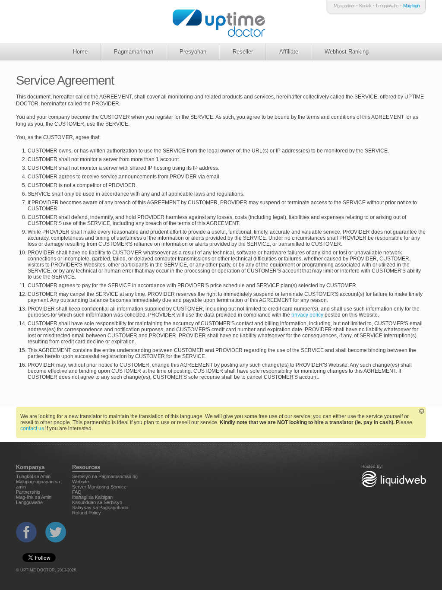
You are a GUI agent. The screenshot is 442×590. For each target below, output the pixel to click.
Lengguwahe (387, 5)
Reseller (243, 51)
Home (80, 51)
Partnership (28, 492)
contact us (32, 428)
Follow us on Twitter (55, 532)
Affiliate (288, 51)
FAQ (77, 492)
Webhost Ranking (347, 51)
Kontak (365, 5)
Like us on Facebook (26, 532)
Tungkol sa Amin (33, 476)
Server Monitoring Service (99, 486)
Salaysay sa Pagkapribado (100, 507)
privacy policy (307, 315)
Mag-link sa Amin (33, 497)
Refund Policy (86, 512)
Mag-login (411, 5)
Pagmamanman (133, 51)
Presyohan (193, 51)
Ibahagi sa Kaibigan (92, 497)
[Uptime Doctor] (219, 21)
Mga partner (344, 5)
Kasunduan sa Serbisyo (97, 502)
